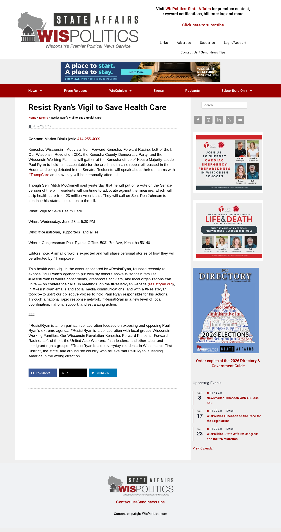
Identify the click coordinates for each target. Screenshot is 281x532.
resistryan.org (161, 284)
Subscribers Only (234, 91)
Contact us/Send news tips (140, 502)
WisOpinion (118, 91)
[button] (43, 373)
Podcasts (192, 91)
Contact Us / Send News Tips (202, 52)
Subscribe (207, 43)
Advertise (184, 43)
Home (32, 117)
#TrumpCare (39, 175)
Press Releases (76, 91)
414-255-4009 (88, 139)
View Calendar (203, 448)
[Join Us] (229, 162)
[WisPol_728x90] (140, 71)
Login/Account (235, 43)
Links (164, 43)
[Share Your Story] (229, 230)
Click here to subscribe (203, 25)
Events (159, 91)
